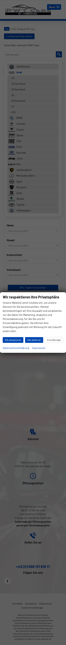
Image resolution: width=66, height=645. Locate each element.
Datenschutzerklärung (16, 347)
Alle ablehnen (34, 339)
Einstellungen (54, 339)
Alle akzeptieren (13, 339)
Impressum (38, 347)
